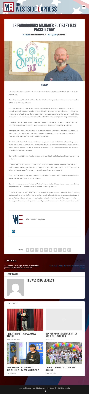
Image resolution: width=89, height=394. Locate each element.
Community (62, 35)
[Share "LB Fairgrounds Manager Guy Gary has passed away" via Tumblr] (41, 250)
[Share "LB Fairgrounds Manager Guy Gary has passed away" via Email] (64, 250)
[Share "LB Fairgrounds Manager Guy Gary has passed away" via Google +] (36, 250)
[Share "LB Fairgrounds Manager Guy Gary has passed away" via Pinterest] (46, 250)
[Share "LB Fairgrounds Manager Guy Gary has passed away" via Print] (69, 250)
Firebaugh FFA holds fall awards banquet (21, 335)
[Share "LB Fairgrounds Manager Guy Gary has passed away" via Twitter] (32, 250)
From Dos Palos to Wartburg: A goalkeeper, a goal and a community (23, 368)
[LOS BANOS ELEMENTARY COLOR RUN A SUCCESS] (64, 353)
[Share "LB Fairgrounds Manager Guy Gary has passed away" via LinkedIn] (50, 250)
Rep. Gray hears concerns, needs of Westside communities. (61, 335)
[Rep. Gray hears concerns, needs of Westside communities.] (64, 319)
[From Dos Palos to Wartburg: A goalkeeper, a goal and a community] (25, 353)
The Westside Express (38, 35)
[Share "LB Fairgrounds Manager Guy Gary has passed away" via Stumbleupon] (60, 250)
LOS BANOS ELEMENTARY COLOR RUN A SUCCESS (61, 368)
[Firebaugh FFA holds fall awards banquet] (25, 319)
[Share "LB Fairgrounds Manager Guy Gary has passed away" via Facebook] (27, 250)
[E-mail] (13, 232)
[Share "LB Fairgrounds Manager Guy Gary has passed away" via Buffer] (55, 250)
